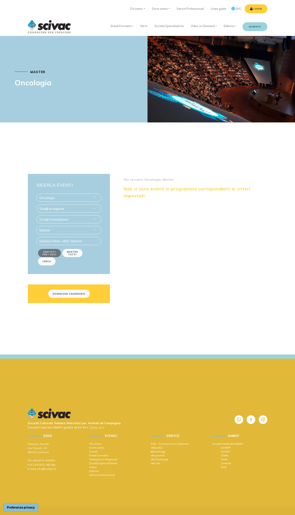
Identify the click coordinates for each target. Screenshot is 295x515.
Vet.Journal (157, 455)
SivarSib (226, 463)
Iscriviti (255, 26)
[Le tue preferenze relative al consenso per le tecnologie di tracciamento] (20, 507)
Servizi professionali (102, 474)
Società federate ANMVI (227, 443)
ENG (238, 8)
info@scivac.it (46, 468)
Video (93, 467)
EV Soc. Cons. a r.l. (91, 427)
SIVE (224, 467)
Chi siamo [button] (136, 8)
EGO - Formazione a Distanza (170, 443)
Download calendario (69, 293)
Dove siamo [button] (160, 8)
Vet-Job (155, 463)
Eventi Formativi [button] (121, 26)
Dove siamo (97, 447)
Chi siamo (95, 443)
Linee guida (218, 8)
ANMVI (58, 427)
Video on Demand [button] (203, 26)
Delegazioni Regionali (103, 459)
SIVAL (224, 459)
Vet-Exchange (159, 459)
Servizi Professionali (190, 8)
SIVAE (224, 455)
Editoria (94, 471)
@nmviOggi (158, 451)
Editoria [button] (229, 26)
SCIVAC (225, 451)
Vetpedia (156, 447)
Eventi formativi (98, 455)
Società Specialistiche (103, 463)
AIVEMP (226, 447)
